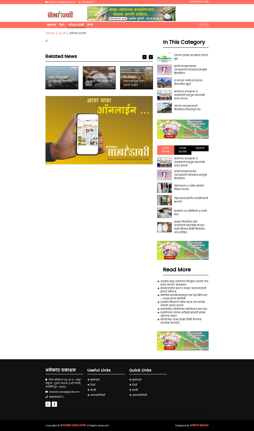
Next (151, 57)
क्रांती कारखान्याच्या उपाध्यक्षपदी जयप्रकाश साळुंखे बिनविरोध (190, 70)
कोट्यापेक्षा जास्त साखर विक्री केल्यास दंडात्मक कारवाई (181, 321)
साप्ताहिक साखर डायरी (73, 425)
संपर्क (206, 1)
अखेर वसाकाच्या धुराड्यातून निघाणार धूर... (60, 81)
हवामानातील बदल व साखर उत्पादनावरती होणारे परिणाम (183, 290)
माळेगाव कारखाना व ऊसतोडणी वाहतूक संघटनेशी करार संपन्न (189, 95)
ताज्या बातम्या (166, 150)
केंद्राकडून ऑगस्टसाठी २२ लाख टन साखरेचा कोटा (99, 81)
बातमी (62, 33)
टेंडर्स (61, 24)
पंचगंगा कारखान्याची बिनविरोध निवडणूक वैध (187, 107)
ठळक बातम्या (183, 150)
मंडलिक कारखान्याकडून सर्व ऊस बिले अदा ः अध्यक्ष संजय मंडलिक (183, 297)
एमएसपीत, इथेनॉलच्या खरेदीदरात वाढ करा (183, 309)
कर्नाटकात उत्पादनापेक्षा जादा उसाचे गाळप (134, 81)
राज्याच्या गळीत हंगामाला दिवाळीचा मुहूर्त (188, 82)
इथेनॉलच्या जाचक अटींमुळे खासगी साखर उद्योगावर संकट (182, 314)
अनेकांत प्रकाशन (199, 425)
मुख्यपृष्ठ (51, 24)
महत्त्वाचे (199, 148)
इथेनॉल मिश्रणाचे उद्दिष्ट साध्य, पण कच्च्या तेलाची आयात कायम (182, 303)
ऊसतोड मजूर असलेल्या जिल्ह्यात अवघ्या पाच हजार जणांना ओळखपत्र (184, 283)
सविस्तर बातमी (76, 24)
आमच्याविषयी (195, 1)
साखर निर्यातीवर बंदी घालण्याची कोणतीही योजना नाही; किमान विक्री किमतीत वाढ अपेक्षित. (189, 227)
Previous (144, 57)
